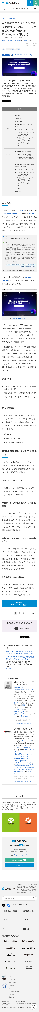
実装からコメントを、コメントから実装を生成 (25, 139)
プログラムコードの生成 (25, 129)
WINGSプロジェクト (22, 687)
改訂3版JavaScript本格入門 (24, 765)
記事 (22, 709)
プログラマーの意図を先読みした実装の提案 (25, 133)
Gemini (32, 213)
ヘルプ (10, 976)
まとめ (17, 188)
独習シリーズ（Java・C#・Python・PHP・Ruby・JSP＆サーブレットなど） (24, 753)
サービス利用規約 (14, 991)
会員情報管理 (12, 982)
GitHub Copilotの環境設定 (23, 152)
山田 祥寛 (26, 40)
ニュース (5, 919)
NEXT (32, 613)
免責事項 (11, 985)
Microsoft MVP (27, 741)
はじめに (18, 115)
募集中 (24, 705)
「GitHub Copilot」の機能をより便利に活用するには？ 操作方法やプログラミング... (20, 658)
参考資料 (18, 191)
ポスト (7, 101)
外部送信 (11, 997)
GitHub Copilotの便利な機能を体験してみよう (24, 165)
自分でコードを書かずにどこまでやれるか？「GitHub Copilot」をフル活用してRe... (20, 652)
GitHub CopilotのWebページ (21, 318)
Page (7, 155)
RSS (30, 709)
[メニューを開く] (3, 3)
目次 (19, 109)
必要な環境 (19, 121)
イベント (5, 929)
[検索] (3, 8)
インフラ (33, 8)
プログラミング (10, 49)
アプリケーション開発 (20, 8)
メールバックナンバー (20, 855)
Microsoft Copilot (10, 213)
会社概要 (11, 988)
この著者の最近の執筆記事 (22, 723)
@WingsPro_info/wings (21, 714)
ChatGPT (21, 210)
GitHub (18, 49)
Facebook (24, 716)
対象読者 (18, 118)
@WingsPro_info (19, 712)
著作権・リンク (13, 979)
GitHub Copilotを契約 (24, 155)
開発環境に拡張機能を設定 (25, 158)
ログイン (20, 865)
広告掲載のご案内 (29, 911)
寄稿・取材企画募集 (10, 911)
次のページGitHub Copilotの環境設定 (19, 604)
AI (9, 8)
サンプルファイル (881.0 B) (23, 55)
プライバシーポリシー (15, 994)
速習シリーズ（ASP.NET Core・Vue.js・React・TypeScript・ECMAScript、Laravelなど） (23, 759)
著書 (17, 709)
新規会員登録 (20, 860)
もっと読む (8, 668)
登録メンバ (17, 703)
